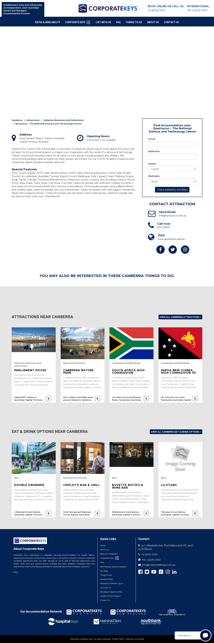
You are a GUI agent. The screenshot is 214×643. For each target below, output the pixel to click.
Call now (163, 223)
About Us (153, 22)
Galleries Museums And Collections (63, 120)
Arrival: (151, 139)
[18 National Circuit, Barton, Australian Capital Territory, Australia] (146, 513)
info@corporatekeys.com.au (159, 564)
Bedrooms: (154, 176)
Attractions (32, 120)
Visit (161, 235)
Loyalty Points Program (110, 596)
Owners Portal (106, 579)
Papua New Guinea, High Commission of (178, 371)
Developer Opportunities (111, 592)
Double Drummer (29, 485)
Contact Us (171, 22)
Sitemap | (130, 639)
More (16, 572)
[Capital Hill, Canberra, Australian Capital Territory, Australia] (48, 398)
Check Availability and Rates (172, 189)
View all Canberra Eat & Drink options (175, 432)
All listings (139, 639)
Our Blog (104, 571)
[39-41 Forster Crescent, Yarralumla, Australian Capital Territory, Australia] (195, 398)
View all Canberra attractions (180, 317)
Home (103, 545)
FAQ (118, 22)
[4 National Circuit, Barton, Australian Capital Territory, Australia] (48, 513)
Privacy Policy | (119, 639)
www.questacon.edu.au (171, 239)
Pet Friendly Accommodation (113, 567)
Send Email (167, 212)
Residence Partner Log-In (111, 583)
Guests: (152, 164)
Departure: (154, 151)
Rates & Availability (47, 22)
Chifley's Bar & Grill (81, 485)
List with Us (105, 587)
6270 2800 (163, 227)
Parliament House (30, 370)
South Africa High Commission (128, 371)
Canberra (17, 120)
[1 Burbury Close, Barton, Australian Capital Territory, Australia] (195, 513)
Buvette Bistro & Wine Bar (127, 486)
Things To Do (134, 22)
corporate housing (52, 555)
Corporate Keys (75, 22)
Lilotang (169, 485)
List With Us (103, 22)
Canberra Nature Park (78, 371)
